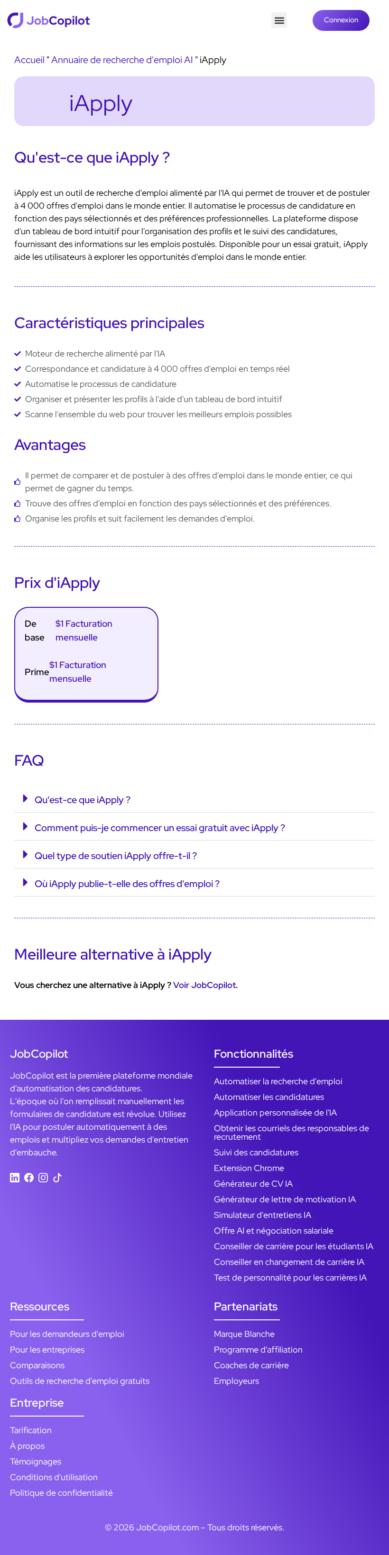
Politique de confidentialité (61, 1492)
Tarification (31, 1430)
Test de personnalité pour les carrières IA (290, 1277)
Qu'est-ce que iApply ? (83, 800)
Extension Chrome (249, 1167)
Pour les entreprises (47, 1349)
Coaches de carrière (251, 1365)
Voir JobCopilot (204, 984)
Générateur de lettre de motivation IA (285, 1199)
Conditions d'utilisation (54, 1477)
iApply (100, 103)
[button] (279, 20)
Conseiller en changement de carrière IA (289, 1261)
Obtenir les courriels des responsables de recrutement (291, 1132)
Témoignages (35, 1461)
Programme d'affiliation (258, 1349)
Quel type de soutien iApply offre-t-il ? (116, 856)
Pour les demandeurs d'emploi (67, 1333)
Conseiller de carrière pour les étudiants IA (293, 1246)
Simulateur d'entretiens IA (262, 1214)
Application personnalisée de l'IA (275, 1112)
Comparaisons (37, 1365)
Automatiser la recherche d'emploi (278, 1081)
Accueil (29, 60)
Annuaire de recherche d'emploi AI (122, 60)
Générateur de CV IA (253, 1183)
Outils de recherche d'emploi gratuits (79, 1380)
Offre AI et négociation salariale (273, 1230)
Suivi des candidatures (256, 1152)
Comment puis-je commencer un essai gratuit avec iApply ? (160, 828)
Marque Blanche (244, 1333)
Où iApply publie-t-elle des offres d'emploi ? (127, 884)
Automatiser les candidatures (269, 1096)
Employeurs (236, 1380)
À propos (27, 1445)
